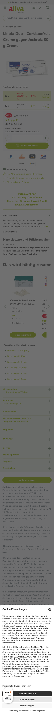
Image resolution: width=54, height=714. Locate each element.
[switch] (8, 698)
